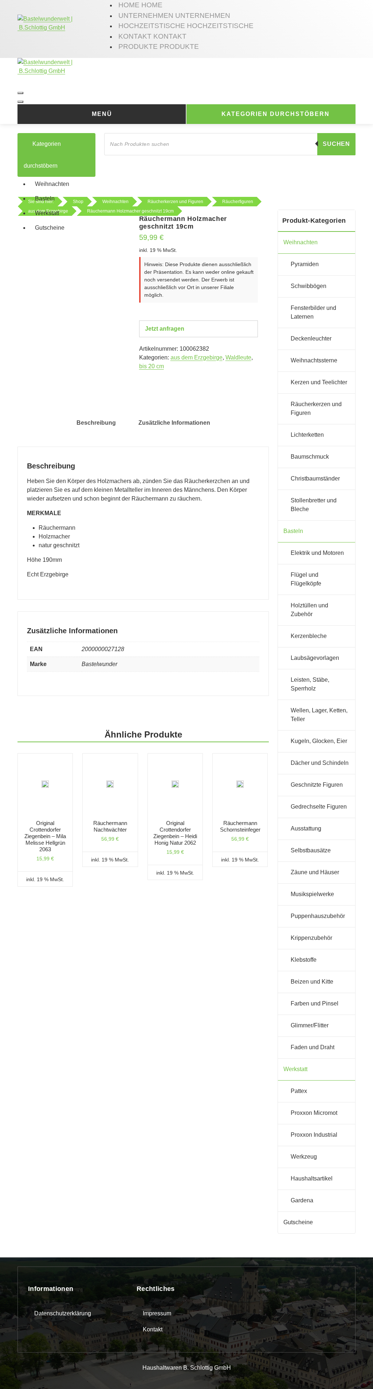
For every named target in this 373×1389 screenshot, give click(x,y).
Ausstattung (306, 828)
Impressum (157, 1313)
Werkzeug (304, 1156)
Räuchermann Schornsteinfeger (240, 826)
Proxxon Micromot (314, 1113)
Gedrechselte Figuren (319, 807)
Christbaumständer (315, 478)
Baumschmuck (310, 457)
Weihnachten (52, 184)
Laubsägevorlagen (315, 658)
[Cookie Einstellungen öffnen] (16, 1372)
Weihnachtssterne (314, 360)
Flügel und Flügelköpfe (306, 579)
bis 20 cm (151, 366)
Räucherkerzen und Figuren (316, 408)
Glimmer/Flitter (310, 1025)
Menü (102, 114)
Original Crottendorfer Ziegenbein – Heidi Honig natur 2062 (175, 833)
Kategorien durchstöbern (275, 114)
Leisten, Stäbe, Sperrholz (310, 684)
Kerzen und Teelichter (319, 382)
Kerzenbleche (309, 636)
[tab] (96, 423)
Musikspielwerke (312, 894)
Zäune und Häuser (315, 872)
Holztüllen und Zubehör (309, 609)
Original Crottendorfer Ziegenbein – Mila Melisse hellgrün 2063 (45, 836)
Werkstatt (47, 213)
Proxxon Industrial (314, 1135)
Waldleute (238, 357)
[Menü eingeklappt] (20, 93)
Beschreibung (96, 423)
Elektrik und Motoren (317, 553)
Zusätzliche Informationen (174, 423)
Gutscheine (49, 228)
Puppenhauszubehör (318, 916)
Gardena (302, 1200)
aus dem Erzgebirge (196, 357)
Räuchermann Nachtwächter (110, 826)
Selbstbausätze (311, 850)
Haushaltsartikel (312, 1178)
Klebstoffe (304, 960)
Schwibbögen (308, 286)
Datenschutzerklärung (62, 1313)
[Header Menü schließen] (20, 102)
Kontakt (152, 1329)
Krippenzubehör (311, 938)
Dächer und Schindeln (320, 763)
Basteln (45, 198)
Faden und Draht (312, 1047)
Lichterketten (307, 435)
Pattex (299, 1091)
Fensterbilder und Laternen (313, 312)
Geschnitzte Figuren (317, 785)
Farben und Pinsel (314, 1003)
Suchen (336, 144)
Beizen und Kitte (312, 981)
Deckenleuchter (311, 338)
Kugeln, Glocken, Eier (319, 741)
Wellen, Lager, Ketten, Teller (319, 714)
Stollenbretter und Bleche (314, 504)
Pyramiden (305, 264)
